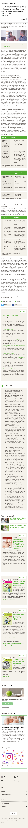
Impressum (5, 15)
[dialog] (14, 414)
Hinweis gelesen (22, 19)
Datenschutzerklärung (8, 13)
